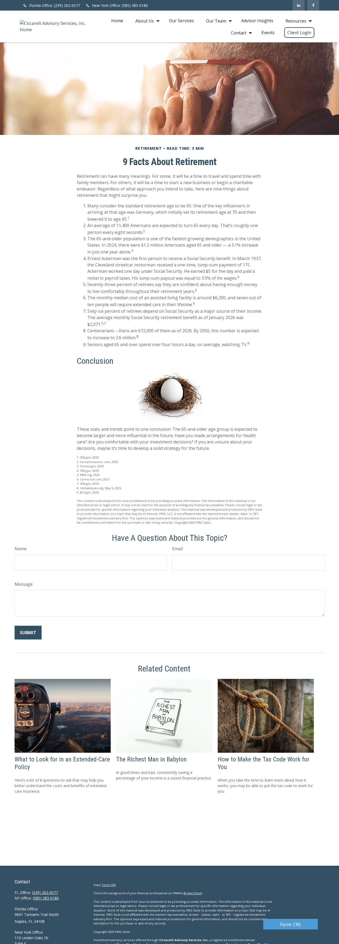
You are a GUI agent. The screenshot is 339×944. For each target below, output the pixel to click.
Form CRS (290, 924)
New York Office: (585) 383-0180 (120, 5)
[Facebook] (313, 5)
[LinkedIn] (299, 5)
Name (20, 549)
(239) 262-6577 (45, 892)
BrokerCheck (193, 893)
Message (24, 584)
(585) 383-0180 (46, 898)
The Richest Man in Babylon (151, 759)
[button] (117, 20)
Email (177, 549)
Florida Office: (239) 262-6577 (54, 5)
